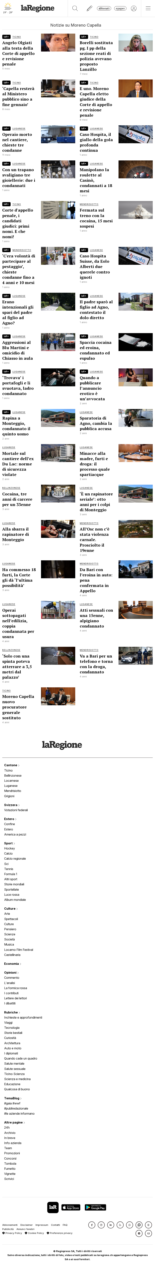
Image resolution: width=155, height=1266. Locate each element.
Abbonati (104, 8)
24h (7, 1127)
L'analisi (9, 983)
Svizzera (11, 805)
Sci (6, 864)
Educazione (12, 1084)
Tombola (10, 1163)
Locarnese (11, 780)
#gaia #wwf (12, 1103)
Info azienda (12, 1143)
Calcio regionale (15, 858)
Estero (9, 819)
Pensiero (10, 929)
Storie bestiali (13, 1033)
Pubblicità (8, 1229)
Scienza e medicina (17, 1079)
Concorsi (10, 1158)
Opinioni (10, 972)
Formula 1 (10, 874)
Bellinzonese (13, 775)
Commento (11, 978)
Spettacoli (11, 919)
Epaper (120, 8)
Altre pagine (13, 1122)
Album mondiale (15, 900)
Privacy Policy (13, 1233)
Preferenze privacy (60, 1233)
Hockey (9, 848)
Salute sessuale (15, 1069)
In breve (9, 1138)
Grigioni (9, 796)
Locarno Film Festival (18, 950)
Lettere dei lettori (15, 998)
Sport (8, 843)
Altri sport (10, 879)
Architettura (12, 1043)
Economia (12, 964)
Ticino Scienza (14, 1074)
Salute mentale (14, 1063)
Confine (9, 824)
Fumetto (10, 1169)
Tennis (8, 869)
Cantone (11, 765)
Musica (9, 944)
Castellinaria (12, 955)
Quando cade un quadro (20, 1058)
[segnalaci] (89, 8)
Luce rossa (11, 894)
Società (9, 939)
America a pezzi (15, 834)
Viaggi (8, 1022)
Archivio (10, 1133)
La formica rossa (15, 988)
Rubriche (11, 1012)
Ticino (8, 770)
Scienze (9, 934)
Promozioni (12, 1153)
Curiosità (10, 1038)
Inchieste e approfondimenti (23, 1017)
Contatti (55, 1225)
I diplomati (11, 1053)
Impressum (42, 1225)
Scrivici (9, 1179)
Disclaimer (26, 1225)
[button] (91, 1224)
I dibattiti (10, 1003)
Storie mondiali (14, 884)
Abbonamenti (10, 1225)
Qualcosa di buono (17, 1089)
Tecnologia (11, 1028)
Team (8, 1148)
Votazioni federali (16, 810)
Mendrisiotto (12, 791)
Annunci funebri (25, 1229)
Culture (10, 908)
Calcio (8, 853)
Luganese (11, 786)
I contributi (11, 993)
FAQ (65, 1225)
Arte (7, 914)
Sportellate (11, 889)
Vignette (10, 1174)
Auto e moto (12, 1048)
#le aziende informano (19, 1113)
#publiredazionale (16, 1108)
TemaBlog (12, 1098)
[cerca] (75, 8)
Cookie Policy (35, 1233)
